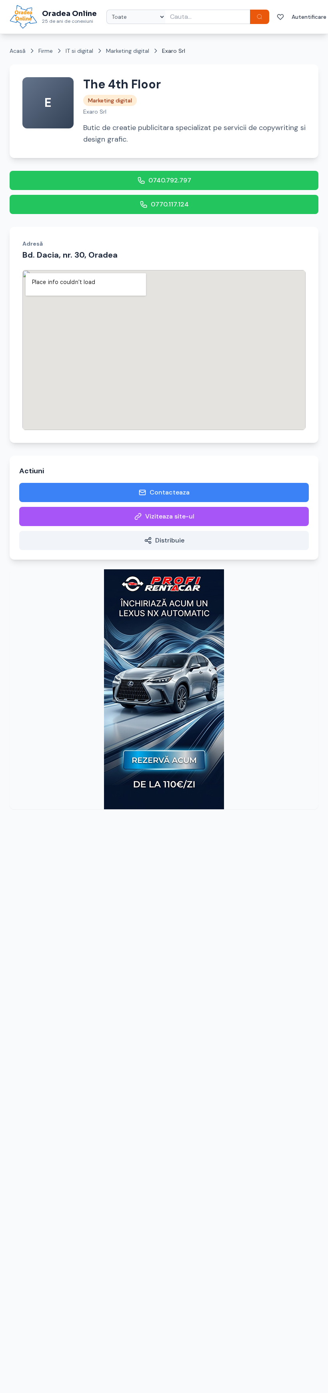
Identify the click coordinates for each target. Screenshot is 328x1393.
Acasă (18, 50)
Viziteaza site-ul (169, 516)
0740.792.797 (169, 180)
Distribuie (169, 540)
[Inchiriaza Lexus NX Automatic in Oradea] (164, 689)
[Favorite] (280, 16)
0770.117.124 (170, 204)
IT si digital (79, 50)
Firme (45, 50)
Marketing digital (127, 50)
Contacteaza (170, 492)
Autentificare (309, 16)
